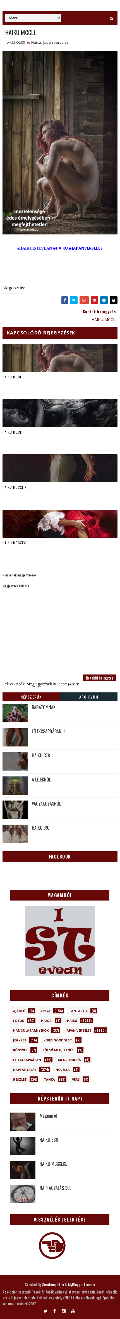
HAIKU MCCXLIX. (15, 487)
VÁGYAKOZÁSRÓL (46, 803)
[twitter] (45, 1309)
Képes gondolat (58, 1040)
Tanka (49, 1079)
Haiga (46, 1020)
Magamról (48, 1115)
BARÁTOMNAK (44, 707)
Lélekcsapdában (27, 1060)
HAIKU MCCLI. (13, 376)
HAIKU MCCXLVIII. (16, 542)
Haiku (36, 42)
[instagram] (63, 1309)
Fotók (18, 1020)
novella (63, 1069)
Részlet (20, 1079)
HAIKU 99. (40, 827)
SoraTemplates (53, 1284)
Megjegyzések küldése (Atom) (53, 684)
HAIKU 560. (49, 1139)
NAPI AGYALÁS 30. (55, 1188)
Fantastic (78, 1011)
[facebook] (54, 1309)
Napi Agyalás (25, 1069)
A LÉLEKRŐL (41, 779)
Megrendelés (69, 1060)
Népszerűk (31, 697)
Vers (76, 1079)
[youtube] (72, 1309)
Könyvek (20, 1050)
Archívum (89, 697)
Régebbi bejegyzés (99, 678)
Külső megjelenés (58, 1050)
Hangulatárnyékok (31, 1030)
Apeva (45, 1011)
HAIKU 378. (41, 755)
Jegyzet (20, 1040)
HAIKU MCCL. (13, 432)
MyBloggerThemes (81, 1284)
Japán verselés (56, 42)
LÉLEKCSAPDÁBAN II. (49, 731)
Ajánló (19, 1011)
